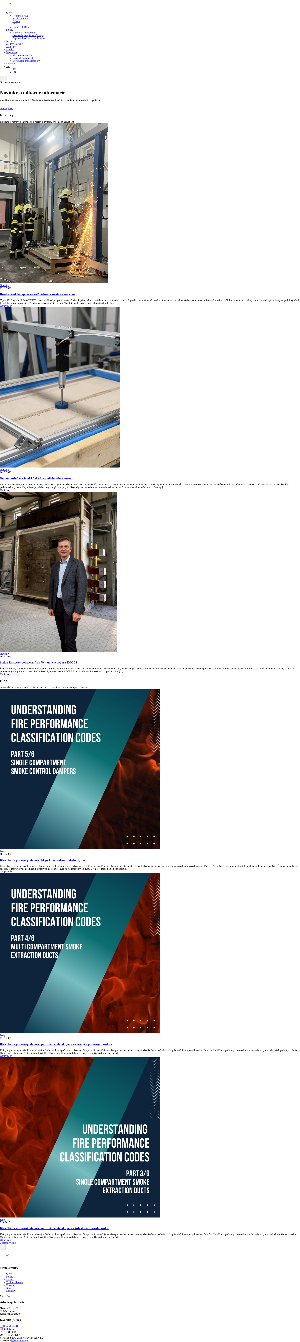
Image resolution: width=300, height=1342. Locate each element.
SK (8, 66)
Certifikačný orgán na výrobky (27, 35)
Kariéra (10, 49)
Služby (9, 29)
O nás (9, 13)
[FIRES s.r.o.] (12, 7)
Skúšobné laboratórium (23, 32)
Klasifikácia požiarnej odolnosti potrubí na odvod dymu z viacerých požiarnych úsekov (56, 1044)
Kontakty (10, 63)
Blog (11, 108)
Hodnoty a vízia (20, 15)
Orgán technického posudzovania (28, 38)
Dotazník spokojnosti (22, 58)
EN (14, 72)
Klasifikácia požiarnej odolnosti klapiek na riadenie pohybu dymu (42, 860)
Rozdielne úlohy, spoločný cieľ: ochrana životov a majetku (37, 294)
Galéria (16, 21)
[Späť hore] (2, 1247)
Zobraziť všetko (8, 1242)
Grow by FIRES (20, 27)
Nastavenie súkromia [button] (32, 1337)
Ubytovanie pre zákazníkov (26, 60)
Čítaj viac (5, 306)
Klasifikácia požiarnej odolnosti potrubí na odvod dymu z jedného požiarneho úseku (54, 1228)
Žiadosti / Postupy (15, 1282)
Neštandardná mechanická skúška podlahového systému (36, 478)
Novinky (10, 41)
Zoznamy (11, 46)
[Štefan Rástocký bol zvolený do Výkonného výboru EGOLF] (58, 651)
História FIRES (20, 18)
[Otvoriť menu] (3, 78)
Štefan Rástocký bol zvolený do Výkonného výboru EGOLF (39, 662)
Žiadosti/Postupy (14, 44)
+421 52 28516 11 (9, 1325)
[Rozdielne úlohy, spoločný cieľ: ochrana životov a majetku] (54, 282)
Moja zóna (11, 52)
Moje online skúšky (22, 55)
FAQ (15, 24)
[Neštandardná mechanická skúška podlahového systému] (60, 466)
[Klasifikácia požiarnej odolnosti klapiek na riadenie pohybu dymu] (80, 848)
